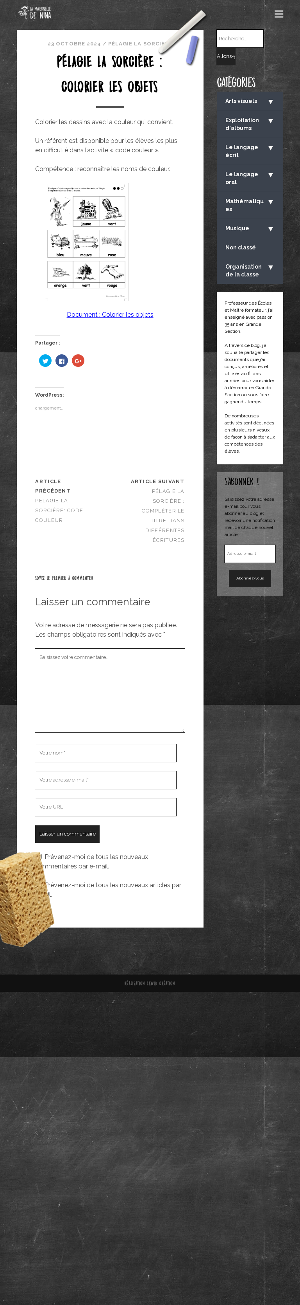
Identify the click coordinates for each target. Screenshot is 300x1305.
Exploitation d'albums (250, 123)
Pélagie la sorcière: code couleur (59, 510)
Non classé (240, 247)
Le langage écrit (250, 150)
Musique (250, 228)
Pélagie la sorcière (140, 44)
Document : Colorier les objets (110, 314)
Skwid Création (161, 983)
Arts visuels (250, 101)
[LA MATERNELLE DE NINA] (35, 16)
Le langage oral (250, 177)
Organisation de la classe (250, 270)
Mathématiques (250, 204)
